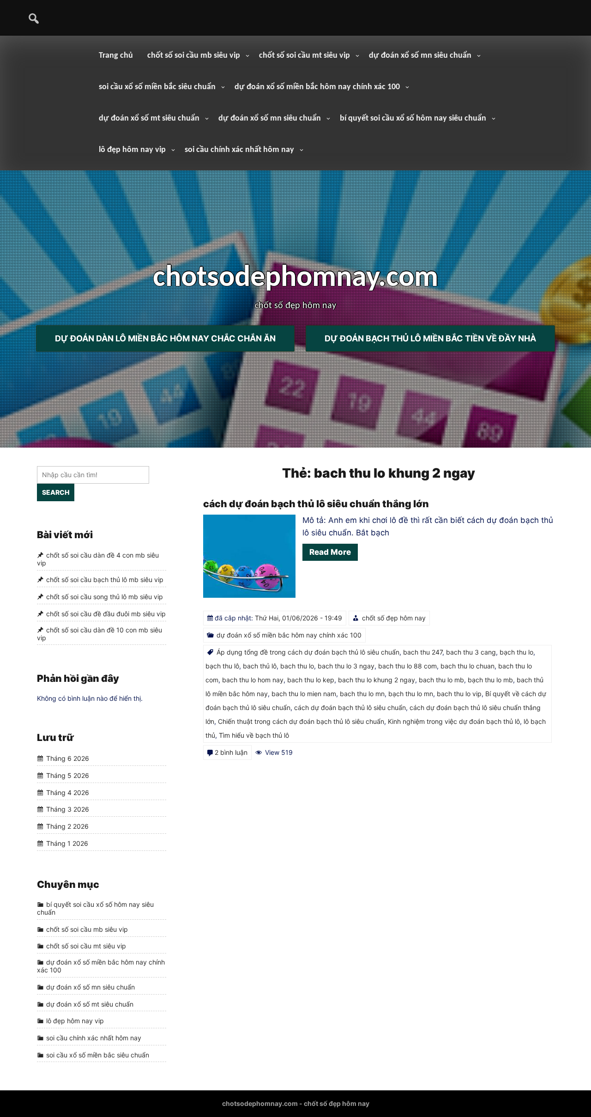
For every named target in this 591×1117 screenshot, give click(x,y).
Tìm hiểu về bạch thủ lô (254, 735)
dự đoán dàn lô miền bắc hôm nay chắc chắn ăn (165, 338)
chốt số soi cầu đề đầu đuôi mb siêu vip (106, 614)
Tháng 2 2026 (67, 826)
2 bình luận (231, 752)
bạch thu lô (222, 666)
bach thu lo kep (310, 680)
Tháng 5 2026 (67, 775)
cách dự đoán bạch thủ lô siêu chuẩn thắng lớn (316, 504)
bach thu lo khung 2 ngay (376, 680)
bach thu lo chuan (467, 666)
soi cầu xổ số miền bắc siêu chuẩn (157, 87)
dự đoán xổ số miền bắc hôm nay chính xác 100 (317, 87)
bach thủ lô (260, 666)
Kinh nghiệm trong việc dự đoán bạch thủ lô (454, 721)
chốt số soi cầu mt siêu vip (304, 55)
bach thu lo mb (441, 680)
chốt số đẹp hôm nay (394, 618)
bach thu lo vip (459, 694)
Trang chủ (116, 55)
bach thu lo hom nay (252, 680)
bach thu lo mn (362, 694)
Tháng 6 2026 (67, 759)
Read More (330, 552)
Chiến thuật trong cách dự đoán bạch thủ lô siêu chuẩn (301, 721)
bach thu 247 (422, 652)
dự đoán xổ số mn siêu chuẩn (420, 55)
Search (55, 492)
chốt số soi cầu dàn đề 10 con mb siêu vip (99, 634)
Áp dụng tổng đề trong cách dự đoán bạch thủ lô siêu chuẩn (308, 652)
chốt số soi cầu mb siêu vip (193, 55)
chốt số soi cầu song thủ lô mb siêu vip (104, 597)
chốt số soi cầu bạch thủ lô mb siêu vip (104, 580)
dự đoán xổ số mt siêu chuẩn (149, 118)
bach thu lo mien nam (303, 694)
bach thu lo (297, 666)
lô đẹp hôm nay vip (132, 150)
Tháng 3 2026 (67, 809)
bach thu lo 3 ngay (346, 666)
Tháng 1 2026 (67, 843)
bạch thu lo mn (410, 694)
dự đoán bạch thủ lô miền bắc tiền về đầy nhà (430, 338)
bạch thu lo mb (490, 680)
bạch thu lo (516, 652)
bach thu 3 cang (471, 652)
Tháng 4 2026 (67, 792)
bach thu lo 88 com (407, 666)
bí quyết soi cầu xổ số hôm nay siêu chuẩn (413, 118)
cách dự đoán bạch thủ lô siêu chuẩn (350, 707)
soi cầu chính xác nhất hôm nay (239, 150)
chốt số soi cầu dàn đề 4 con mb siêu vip (98, 559)
